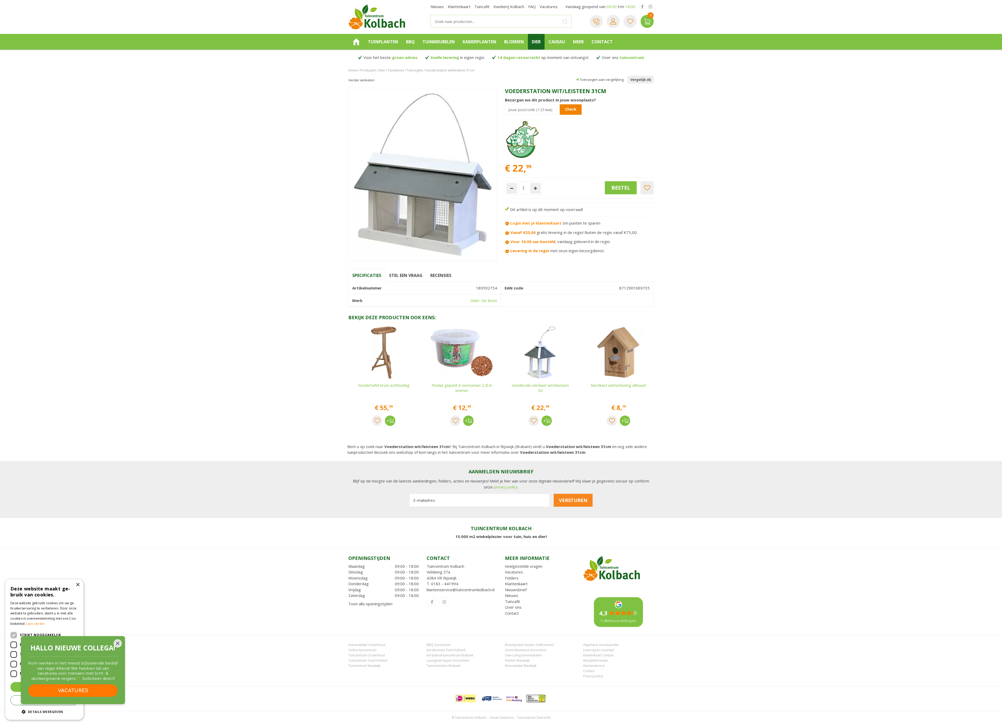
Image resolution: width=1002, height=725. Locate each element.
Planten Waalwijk (517, 660)
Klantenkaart (516, 583)
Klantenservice (594, 666)
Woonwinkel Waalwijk (520, 666)
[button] (44, 712)
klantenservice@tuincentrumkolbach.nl (460, 589)
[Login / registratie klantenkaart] (613, 21)
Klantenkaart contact (598, 655)
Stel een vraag (405, 275)
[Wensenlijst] (630, 21)
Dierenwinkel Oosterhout (366, 645)
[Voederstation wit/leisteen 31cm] (423, 174)
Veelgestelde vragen (523, 566)
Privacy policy (593, 676)
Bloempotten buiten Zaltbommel (529, 645)
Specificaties (366, 275)
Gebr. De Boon (483, 300)
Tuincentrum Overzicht (534, 717)
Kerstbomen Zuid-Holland (446, 650)
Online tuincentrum (362, 650)
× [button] (78, 585)
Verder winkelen (361, 80)
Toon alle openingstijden (370, 603)
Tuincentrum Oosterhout (366, 655)
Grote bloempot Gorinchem (525, 650)
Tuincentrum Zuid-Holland (367, 660)
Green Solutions (502, 717)
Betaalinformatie (595, 660)
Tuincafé (512, 601)
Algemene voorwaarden (601, 645)
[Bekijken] (647, 21)
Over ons (513, 607)
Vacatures (514, 572)
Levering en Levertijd (598, 650)
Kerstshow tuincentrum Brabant (450, 655)
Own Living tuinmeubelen (523, 655)
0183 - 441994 (444, 583)
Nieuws (511, 595)
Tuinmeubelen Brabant (444, 666)
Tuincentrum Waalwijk (364, 666)
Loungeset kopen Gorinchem (448, 660)
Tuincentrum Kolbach (445, 566)
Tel (596, 21)
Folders (511, 578)
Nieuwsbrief (516, 589)
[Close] (118, 643)
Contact (512, 613)
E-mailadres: (424, 500)
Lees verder (35, 623)
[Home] (356, 42)
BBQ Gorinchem (439, 645)
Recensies (440, 275)
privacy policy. (506, 487)
